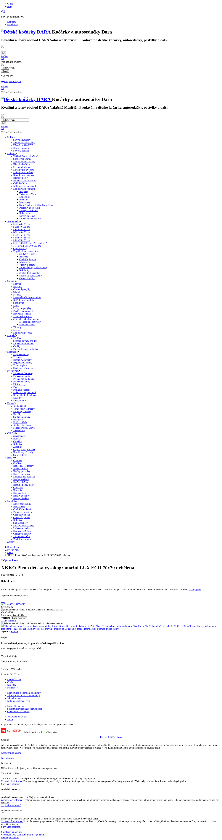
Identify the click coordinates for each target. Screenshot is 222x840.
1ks (3, 601)
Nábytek (17, 284)
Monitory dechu (27, 324)
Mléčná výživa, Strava (24, 427)
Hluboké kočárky (21, 164)
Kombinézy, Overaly (23, 452)
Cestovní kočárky (21, 167)
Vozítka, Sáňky (20, 468)
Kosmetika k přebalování (25, 395)
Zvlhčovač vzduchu (22, 316)
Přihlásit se (12, 24)
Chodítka (17, 460)
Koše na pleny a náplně (24, 392)
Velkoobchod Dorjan (17, 716)
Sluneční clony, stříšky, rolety (33, 267)
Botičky (17, 438)
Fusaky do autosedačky (30, 275)
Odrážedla (18, 463)
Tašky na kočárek (27, 194)
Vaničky (17, 338)
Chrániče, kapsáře (27, 259)
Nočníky (17, 398)
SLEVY (11, 137)
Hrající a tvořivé (21, 493)
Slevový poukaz (21, 150)
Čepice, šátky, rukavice (24, 449)
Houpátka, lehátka (22, 313)
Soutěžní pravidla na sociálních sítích (24, 708)
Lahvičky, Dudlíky (22, 411)
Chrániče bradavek (22, 509)
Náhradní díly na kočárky (25, 186)
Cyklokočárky (20, 183)
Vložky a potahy (27, 264)
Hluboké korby (20, 178)
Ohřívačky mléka (21, 514)
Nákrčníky (24, 270)
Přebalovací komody (23, 373)
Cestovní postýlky (22, 289)
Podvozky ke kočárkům (24, 180)
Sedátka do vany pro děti (25, 341)
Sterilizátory (19, 430)
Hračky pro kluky (21, 474)
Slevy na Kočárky (22, 140)
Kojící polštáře (20, 422)
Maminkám (12, 501)
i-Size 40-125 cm (21, 229)
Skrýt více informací (11, 784)
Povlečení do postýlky (23, 311)
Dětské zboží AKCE (23, 145)
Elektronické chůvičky (30, 322)
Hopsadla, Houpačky (23, 466)
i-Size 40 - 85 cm (21, 224)
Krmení (10, 403)
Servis (10, 719)
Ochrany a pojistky (22, 533)
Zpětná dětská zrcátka (29, 273)
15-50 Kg (27, 245)
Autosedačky (13, 221)
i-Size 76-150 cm (21, 240)
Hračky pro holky (21, 471)
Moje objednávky (15, 706)
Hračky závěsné (21, 479)
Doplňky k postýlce (22, 332)
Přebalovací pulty (21, 376)
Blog (9, 6)
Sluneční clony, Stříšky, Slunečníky (36, 205)
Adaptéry (23, 191)
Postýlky (17, 286)
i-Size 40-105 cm (21, 226)
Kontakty (11, 22)
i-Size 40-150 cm (21, 232)
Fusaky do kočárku (28, 210)
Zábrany (17, 327)
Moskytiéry (24, 202)
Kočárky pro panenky (23, 175)
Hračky (10, 457)
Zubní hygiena (20, 365)
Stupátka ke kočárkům (30, 218)
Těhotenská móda (21, 536)
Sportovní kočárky (22, 159)
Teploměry (18, 357)
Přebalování (13, 370)
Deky (16, 305)
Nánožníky (24, 197)
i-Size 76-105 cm (21, 235)
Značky (10, 542)
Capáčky (17, 441)
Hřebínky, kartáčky (22, 360)
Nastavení (6, 753)
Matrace (17, 294)
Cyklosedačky (20, 248)
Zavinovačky (19, 436)
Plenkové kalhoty (21, 389)
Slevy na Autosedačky (24, 142)
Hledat (5, 71)
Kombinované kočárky (24, 161)
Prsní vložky (19, 506)
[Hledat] (3, 53)
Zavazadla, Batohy (22, 531)
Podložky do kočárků (29, 207)
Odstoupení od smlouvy (18, 711)
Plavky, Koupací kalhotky (25, 349)
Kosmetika (12, 351)
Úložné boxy (19, 384)
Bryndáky (18, 419)
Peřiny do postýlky (22, 308)
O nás (10, 3)
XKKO (14, 631)
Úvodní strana (14, 679)
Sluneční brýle (20, 455)
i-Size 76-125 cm (21, 237)
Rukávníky (24, 213)
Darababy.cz (13, 547)
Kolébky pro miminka (23, 300)
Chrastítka (18, 487)
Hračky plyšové (20, 482)
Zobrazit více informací (12, 781)
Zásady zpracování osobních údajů (23, 695)
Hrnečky (17, 414)
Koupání (11, 335)
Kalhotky (17, 444)
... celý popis (195, 589)
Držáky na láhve (27, 216)
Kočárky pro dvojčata (23, 169)
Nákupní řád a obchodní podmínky (24, 692)
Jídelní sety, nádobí (22, 425)
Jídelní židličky (20, 406)
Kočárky (11, 153)
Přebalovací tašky (21, 381)
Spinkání (11, 281)
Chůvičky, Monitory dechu (26, 319)
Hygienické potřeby (22, 362)
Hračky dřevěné (21, 498)
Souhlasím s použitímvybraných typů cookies (12, 833)
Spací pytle (18, 303)
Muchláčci (18, 330)
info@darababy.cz (12, 81)
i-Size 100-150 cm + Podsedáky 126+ (31, 243)
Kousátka (17, 490)
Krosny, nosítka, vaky (23, 525)
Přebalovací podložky (23, 379)
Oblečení (11, 433)
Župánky (17, 447)
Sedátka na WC (20, 400)
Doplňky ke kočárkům (24, 188)
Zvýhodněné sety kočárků (25, 156)
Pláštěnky (24, 199)
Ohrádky (17, 292)
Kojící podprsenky (22, 504)
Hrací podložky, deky (23, 485)
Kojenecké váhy (21, 354)
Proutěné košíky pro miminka (27, 297)
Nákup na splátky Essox (18, 701)
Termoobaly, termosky (24, 408)
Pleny (16, 387)
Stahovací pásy (20, 523)
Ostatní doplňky (27, 278)
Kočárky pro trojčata (23, 172)
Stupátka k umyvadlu (23, 343)
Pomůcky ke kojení (22, 512)
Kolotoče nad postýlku (24, 476)
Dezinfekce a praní (22, 539)
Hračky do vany (21, 495)
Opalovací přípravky (23, 368)
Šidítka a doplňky (21, 417)
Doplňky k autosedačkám (25, 251)
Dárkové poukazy (21, 148)
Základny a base (27, 254)
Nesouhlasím (7, 758)
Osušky (17, 346)
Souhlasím (16, 753)
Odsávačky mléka (21, 517)
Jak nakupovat (14, 698)
